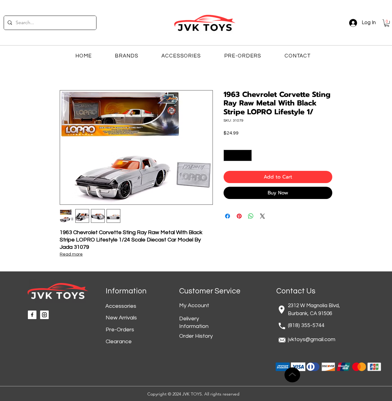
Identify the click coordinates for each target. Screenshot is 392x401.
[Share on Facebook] (227, 216)
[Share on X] (262, 216)
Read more (71, 254)
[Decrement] (228, 155)
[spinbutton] (237, 155)
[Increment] (247, 155)
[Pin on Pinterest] (239, 216)
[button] (387, 23)
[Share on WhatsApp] (250, 216)
